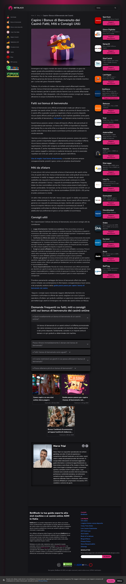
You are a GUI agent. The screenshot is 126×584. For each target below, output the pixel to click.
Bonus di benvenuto (16, 22)
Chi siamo (84, 521)
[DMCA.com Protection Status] (67, 565)
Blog (12, 57)
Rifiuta (119, 581)
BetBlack (84, 514)
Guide (12, 52)
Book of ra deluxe (87, 536)
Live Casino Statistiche (89, 528)
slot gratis (58, 118)
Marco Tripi (59, 445)
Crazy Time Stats (15, 32)
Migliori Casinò (15, 37)
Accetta (111, 581)
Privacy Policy (85, 541)
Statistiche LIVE (15, 42)
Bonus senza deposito (17, 27)
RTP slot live (14, 62)
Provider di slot (15, 47)
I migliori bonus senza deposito (92, 523)
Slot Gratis (13, 17)
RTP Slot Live (85, 531)
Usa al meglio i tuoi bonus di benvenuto (46, 158)
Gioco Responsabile (88, 544)
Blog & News (85, 539)
